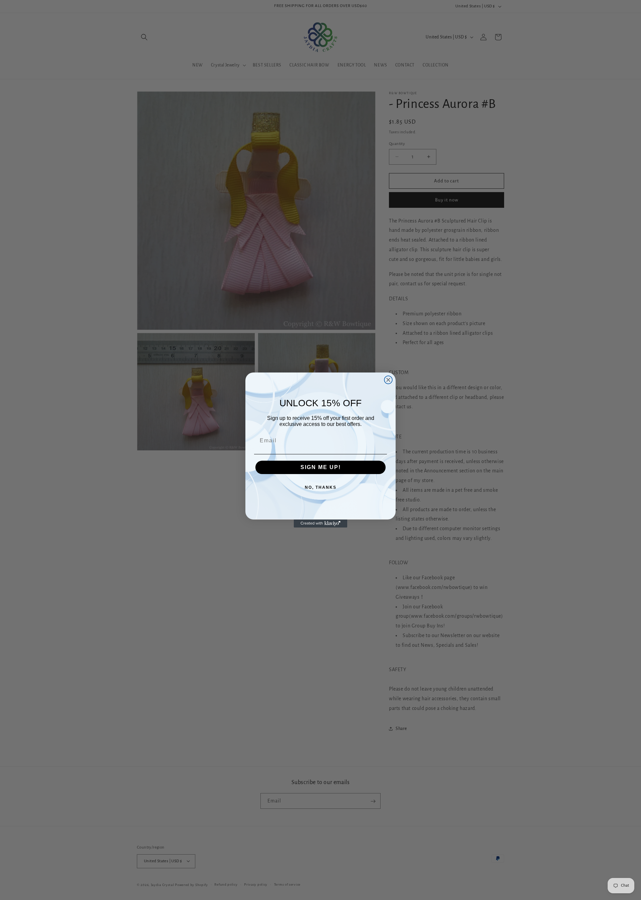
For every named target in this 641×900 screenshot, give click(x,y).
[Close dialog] (388, 380)
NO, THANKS (321, 487)
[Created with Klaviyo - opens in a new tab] (320, 523)
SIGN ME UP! (320, 467)
